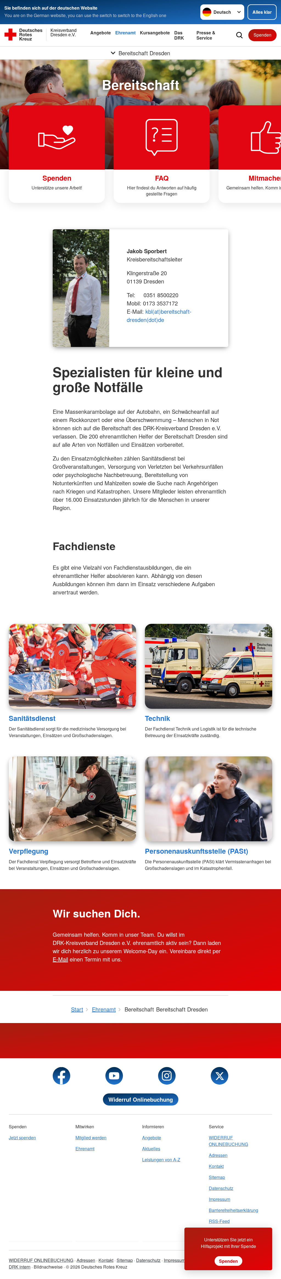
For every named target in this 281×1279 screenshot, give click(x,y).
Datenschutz (221, 1188)
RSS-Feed (219, 1221)
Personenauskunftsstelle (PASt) (196, 851)
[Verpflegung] (72, 798)
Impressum (219, 1199)
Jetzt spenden (22, 1137)
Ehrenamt (125, 32)
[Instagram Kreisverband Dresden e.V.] (167, 1076)
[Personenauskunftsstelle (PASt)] (208, 798)
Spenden (262, 35)
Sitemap (217, 1177)
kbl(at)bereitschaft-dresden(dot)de (159, 315)
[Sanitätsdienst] (72, 666)
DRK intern (19, 1267)
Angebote (100, 32)
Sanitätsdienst (32, 718)
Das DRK (179, 35)
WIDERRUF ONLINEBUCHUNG (228, 1140)
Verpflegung (28, 851)
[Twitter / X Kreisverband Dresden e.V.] (219, 1076)
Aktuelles (151, 1148)
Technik (157, 718)
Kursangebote (155, 32)
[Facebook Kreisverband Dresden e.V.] (61, 1076)
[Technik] (208, 666)
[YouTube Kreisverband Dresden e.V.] (114, 1076)
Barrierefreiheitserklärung (233, 1210)
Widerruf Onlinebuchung (140, 1099)
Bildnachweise (48, 1267)
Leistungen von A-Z (161, 1159)
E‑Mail (60, 959)
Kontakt (216, 1166)
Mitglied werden (90, 1137)
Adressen (218, 1155)
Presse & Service (205, 35)
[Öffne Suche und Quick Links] (239, 35)
